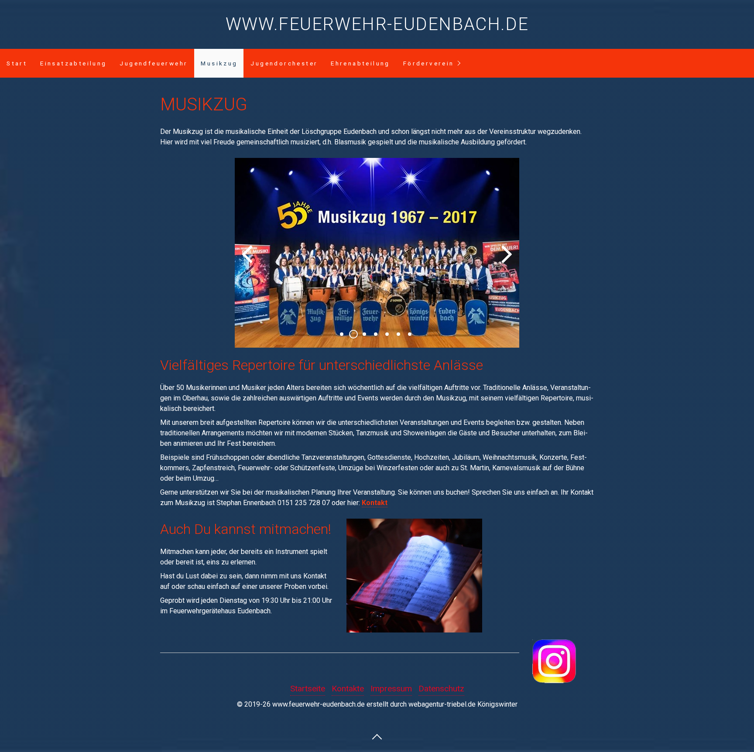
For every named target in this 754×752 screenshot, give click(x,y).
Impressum (391, 689)
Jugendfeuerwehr (154, 63)
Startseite (307, 689)
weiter (506, 260)
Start (17, 63)
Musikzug (219, 63)
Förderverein (428, 63)
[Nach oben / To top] (377, 736)
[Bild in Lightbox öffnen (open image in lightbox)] (414, 575)
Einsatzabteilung (73, 63)
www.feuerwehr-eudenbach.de (377, 24)
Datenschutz (441, 689)
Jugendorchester (284, 63)
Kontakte (348, 689)
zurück (247, 260)
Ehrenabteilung (360, 63)
